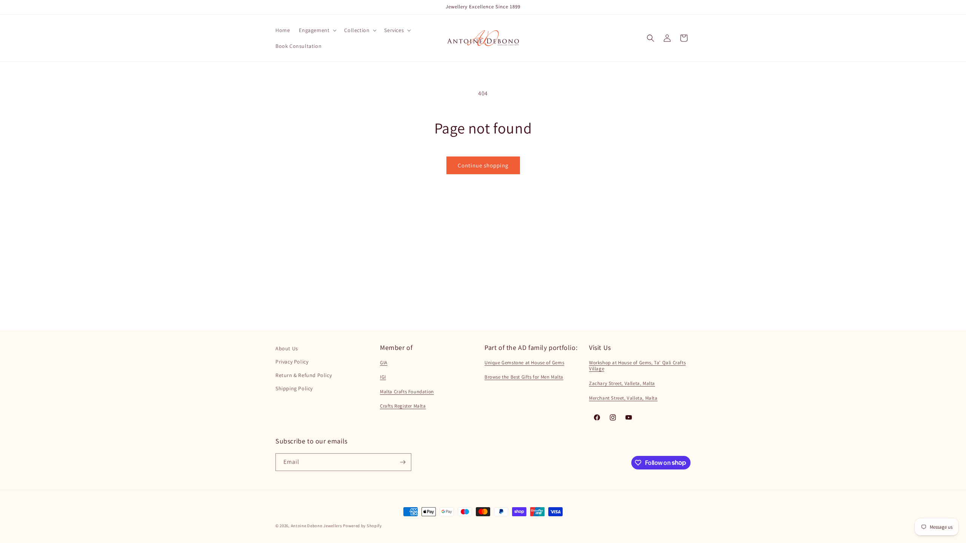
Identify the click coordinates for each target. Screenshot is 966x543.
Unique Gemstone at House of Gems (524, 362)
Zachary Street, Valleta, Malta (622, 383)
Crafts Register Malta (403, 406)
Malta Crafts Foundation (407, 391)
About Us (286, 348)
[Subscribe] (402, 462)
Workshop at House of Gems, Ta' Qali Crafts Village (637, 365)
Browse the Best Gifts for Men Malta (524, 377)
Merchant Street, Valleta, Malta (623, 398)
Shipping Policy (294, 388)
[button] (317, 30)
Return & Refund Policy (303, 375)
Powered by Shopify (362, 525)
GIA (384, 362)
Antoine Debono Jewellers (316, 525)
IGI (383, 377)
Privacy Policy (291, 361)
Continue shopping (483, 165)
